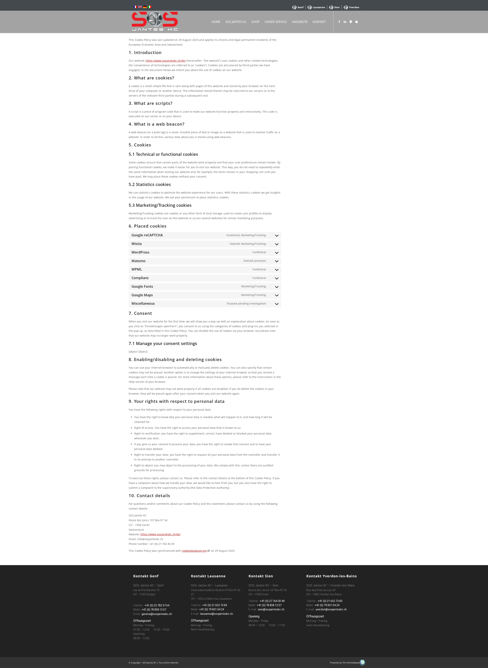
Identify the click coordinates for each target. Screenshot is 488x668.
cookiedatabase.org (194, 550)
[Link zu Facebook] (339, 21)
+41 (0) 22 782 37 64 (156, 605)
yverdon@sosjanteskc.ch (331, 609)
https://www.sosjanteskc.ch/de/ (166, 60)
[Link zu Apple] (356, 21)
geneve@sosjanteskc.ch (157, 613)
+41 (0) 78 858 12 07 (153, 609)
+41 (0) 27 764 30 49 (272, 601)
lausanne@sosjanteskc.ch (216, 613)
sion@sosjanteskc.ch (270, 609)
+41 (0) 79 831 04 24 (211, 609)
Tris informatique (350, 662)
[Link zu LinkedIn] (345, 21)
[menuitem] (298, 7)
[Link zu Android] (351, 21)
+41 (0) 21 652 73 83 (214, 605)
